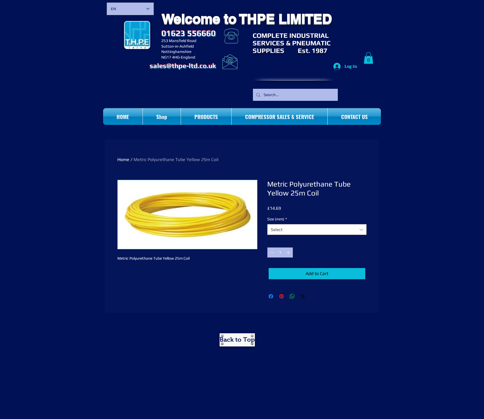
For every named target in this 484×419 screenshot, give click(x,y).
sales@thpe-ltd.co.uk (183, 65)
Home (123, 159)
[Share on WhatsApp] (292, 296)
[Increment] (288, 252)
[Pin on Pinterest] (281, 296)
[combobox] (317, 229)
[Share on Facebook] (270, 296)
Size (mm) (277, 219)
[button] (368, 58)
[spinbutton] (280, 252)
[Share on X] (302, 296)
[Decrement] (271, 252)
